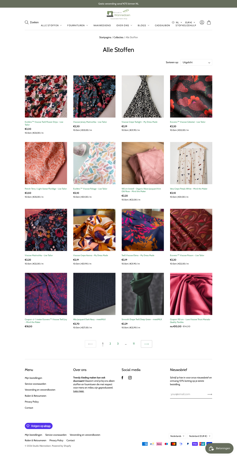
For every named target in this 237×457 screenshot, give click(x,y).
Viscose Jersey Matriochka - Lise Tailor (90, 122)
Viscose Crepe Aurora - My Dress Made (90, 255)
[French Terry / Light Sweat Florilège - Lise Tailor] (46, 163)
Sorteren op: (172, 62)
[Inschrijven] (210, 394)
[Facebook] (122, 378)
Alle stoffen (50, 25)
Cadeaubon (162, 25)
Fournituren (76, 25)
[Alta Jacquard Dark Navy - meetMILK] (94, 294)
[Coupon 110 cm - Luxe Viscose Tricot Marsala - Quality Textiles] (191, 294)
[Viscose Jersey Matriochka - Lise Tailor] (94, 96)
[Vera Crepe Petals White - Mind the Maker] (191, 163)
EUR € (188, 22)
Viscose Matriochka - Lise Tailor (39, 255)
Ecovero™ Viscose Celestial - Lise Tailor (187, 122)
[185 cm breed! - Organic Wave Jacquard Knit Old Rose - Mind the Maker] (143, 163)
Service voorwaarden (35, 383)
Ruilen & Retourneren (35, 395)
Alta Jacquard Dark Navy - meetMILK (89, 319)
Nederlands (175, 436)
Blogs (142, 25)
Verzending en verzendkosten (40, 389)
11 (134, 343)
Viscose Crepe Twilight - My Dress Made (139, 122)
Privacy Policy (32, 401)
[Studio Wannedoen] (118, 14)
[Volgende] (146, 344)
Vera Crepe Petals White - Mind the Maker (188, 188)
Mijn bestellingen (33, 377)
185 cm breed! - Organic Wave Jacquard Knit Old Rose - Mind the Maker (141, 190)
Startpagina (105, 37)
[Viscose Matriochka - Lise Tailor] (46, 230)
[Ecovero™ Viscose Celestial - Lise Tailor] (191, 96)
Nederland (198, 436)
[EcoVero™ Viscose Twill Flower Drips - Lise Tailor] (46, 96)
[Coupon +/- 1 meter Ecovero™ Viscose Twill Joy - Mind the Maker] (46, 294)
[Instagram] (130, 378)
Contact (29, 407)
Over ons (122, 25)
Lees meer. (78, 391)
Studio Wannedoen (42, 445)
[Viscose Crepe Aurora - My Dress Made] (94, 230)
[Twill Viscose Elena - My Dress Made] (143, 230)
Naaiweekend (102, 25)
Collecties (118, 37)
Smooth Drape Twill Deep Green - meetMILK (142, 319)
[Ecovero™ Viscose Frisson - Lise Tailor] (191, 230)
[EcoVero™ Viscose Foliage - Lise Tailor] (94, 163)
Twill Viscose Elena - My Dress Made (138, 255)
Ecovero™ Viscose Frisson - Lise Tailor (187, 255)
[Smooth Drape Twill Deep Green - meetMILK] (143, 294)
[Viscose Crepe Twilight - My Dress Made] (143, 96)
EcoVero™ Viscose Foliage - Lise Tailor (90, 188)
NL (177, 22)
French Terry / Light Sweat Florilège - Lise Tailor (46, 188)
